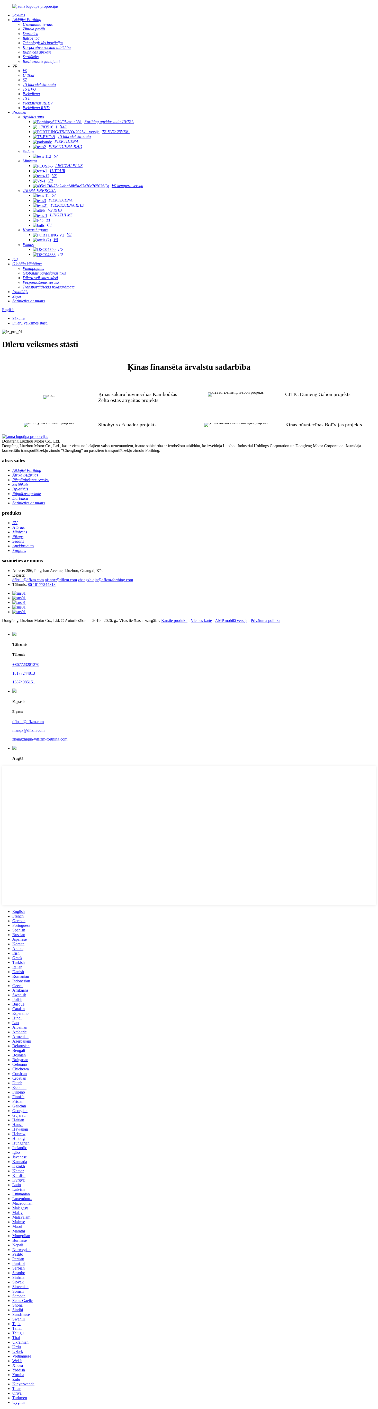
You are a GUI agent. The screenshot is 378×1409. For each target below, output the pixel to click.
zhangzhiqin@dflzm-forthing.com (105, 580)
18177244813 (23, 673)
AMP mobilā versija (231, 620)
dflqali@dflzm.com (28, 580)
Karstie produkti (174, 620)
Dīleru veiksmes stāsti (30, 323)
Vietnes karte (201, 620)
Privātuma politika (265, 620)
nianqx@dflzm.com (61, 580)
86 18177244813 (42, 584)
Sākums (18, 318)
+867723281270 (25, 664)
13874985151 (23, 682)
